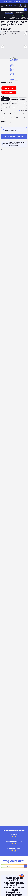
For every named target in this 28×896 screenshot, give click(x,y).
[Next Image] (25, 47)
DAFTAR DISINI (9, 88)
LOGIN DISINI (8, 92)
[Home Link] (11, 5)
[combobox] (12, 9)
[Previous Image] (2, 47)
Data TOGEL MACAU (14, 136)
